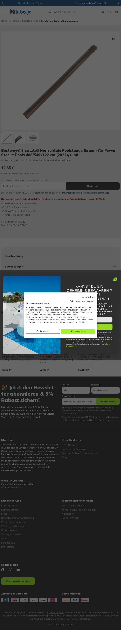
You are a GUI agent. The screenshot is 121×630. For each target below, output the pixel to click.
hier (83, 322)
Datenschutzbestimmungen (82, 301)
